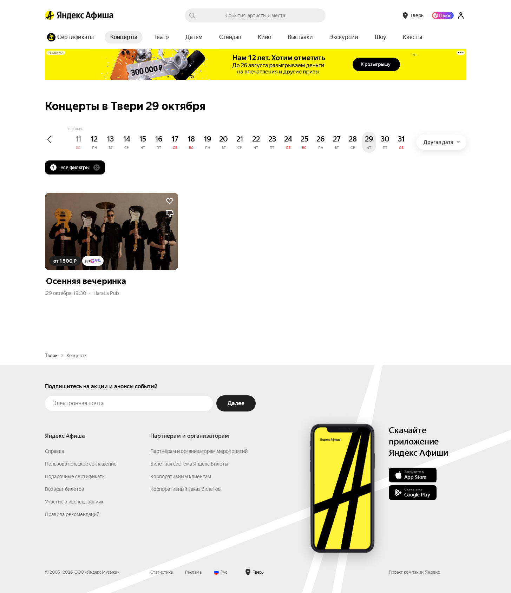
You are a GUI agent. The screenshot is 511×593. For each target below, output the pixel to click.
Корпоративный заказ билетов (185, 489)
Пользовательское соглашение (81, 464)
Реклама (193, 572)
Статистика (161, 572)
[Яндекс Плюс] (443, 15)
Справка (54, 451)
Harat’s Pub (106, 293)
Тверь (51, 355)
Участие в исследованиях (74, 502)
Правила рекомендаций (72, 514)
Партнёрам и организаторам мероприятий (199, 451)
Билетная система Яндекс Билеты (189, 464)
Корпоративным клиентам (180, 476)
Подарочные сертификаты (75, 476)
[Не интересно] (169, 214)
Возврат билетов (64, 489)
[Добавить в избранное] (169, 201)
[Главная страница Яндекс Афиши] (49, 15)
